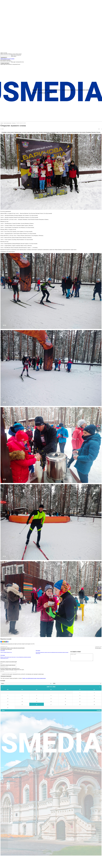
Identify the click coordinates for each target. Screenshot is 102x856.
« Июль (3, 710)
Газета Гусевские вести (7, 123)
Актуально (14, 123)
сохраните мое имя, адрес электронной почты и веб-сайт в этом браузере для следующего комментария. (23, 674)
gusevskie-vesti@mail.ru (11, 781)
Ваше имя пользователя (16, 55)
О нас (1, 778)
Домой (1, 123)
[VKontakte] (98, 66)
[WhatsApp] (4, 641)
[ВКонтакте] (1, 641)
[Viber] (6, 641)
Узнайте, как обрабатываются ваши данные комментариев (34, 678)
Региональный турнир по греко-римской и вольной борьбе (12, 647)
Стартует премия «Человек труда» (6, 652)
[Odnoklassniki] (101, 66)
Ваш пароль (13, 56)
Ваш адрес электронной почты (17, 61)
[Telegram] (7, 641)
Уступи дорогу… (98, 647)
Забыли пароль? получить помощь (7, 58)
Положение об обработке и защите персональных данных (10, 777)
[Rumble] (96, 66)
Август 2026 (51, 686)
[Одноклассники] (3, 641)
